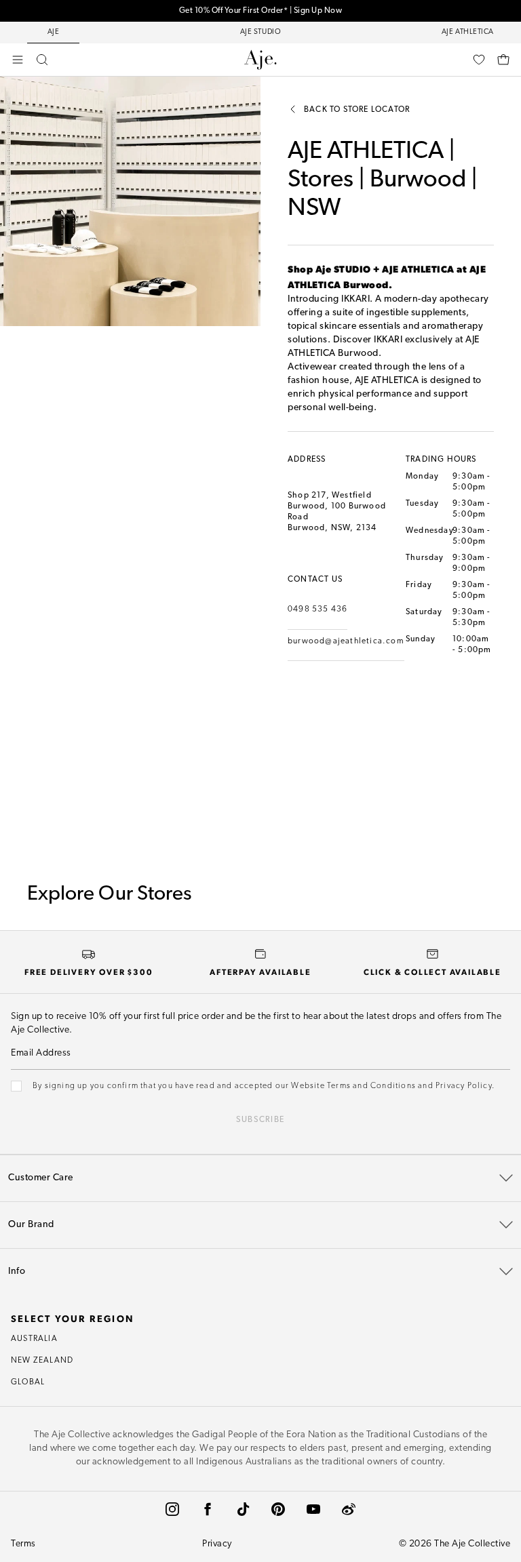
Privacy (217, 1544)
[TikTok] (243, 1509)
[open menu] (17, 59)
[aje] (260, 59)
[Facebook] (207, 1509)
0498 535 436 (317, 609)
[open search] (42, 59)
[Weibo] (348, 1509)
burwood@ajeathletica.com (346, 641)
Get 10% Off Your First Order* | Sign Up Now (261, 11)
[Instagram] (172, 1509)
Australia (34, 1339)
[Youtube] (313, 1509)
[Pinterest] (278, 1509)
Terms (23, 1544)
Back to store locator (357, 110)
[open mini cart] (503, 59)
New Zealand (42, 1361)
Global (28, 1382)
